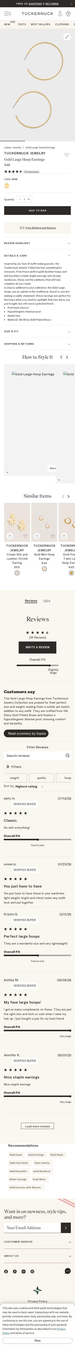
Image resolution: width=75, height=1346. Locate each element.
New (7, 24)
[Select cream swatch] (17, 573)
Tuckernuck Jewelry (25, 153)
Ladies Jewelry (12, 147)
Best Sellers (40, 24)
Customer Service (18, 1241)
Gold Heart (15, 1154)
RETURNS (52, 3)
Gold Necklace (41, 1171)
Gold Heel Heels (18, 1162)
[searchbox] (34, 755)
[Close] (71, 3)
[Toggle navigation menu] (7, 14)
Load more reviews (37, 1126)
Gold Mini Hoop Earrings (44, 556)
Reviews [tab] (31, 601)
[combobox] (37, 786)
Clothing (62, 24)
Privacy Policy (37, 1301)
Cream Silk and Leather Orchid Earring (17, 558)
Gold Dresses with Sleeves (25, 1187)
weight (14, 778)
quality (41, 778)
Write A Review (38, 647)
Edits (22, 24)
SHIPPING (35, 3)
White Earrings (17, 1179)
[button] (68, 153)
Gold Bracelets (18, 1171)
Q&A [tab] (46, 601)
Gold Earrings (36, 1154)
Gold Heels (56, 1154)
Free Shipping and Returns (41, 227)
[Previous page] (61, 357)
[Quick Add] (10, 536)
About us (11, 1255)
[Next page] (67, 357)
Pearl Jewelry (42, 1162)
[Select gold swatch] (44, 569)
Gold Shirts (39, 1179)
